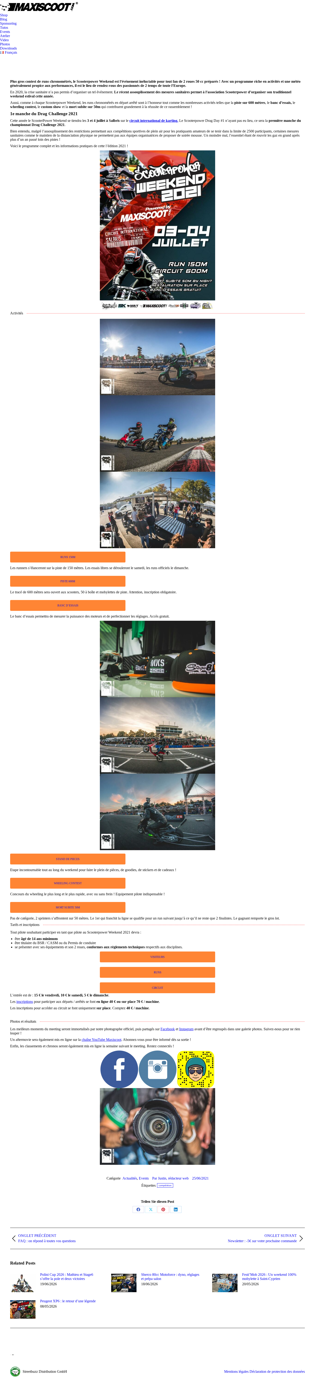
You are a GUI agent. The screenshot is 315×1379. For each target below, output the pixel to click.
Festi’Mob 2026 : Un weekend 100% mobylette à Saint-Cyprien (269, 1277)
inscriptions (24, 1002)
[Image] (157, 1069)
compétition (165, 1185)
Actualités (129, 1178)
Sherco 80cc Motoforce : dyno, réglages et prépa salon (170, 1277)
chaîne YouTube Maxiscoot (101, 1040)
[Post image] (23, 1283)
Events (144, 1178)
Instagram (186, 1029)
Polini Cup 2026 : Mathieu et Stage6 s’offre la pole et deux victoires (66, 1277)
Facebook (167, 1029)
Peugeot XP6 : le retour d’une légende (68, 1301)
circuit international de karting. (153, 121)
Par (170, 1178)
